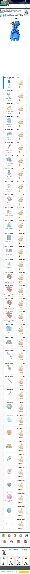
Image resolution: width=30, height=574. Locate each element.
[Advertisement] (15, 59)
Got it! (24, 571)
